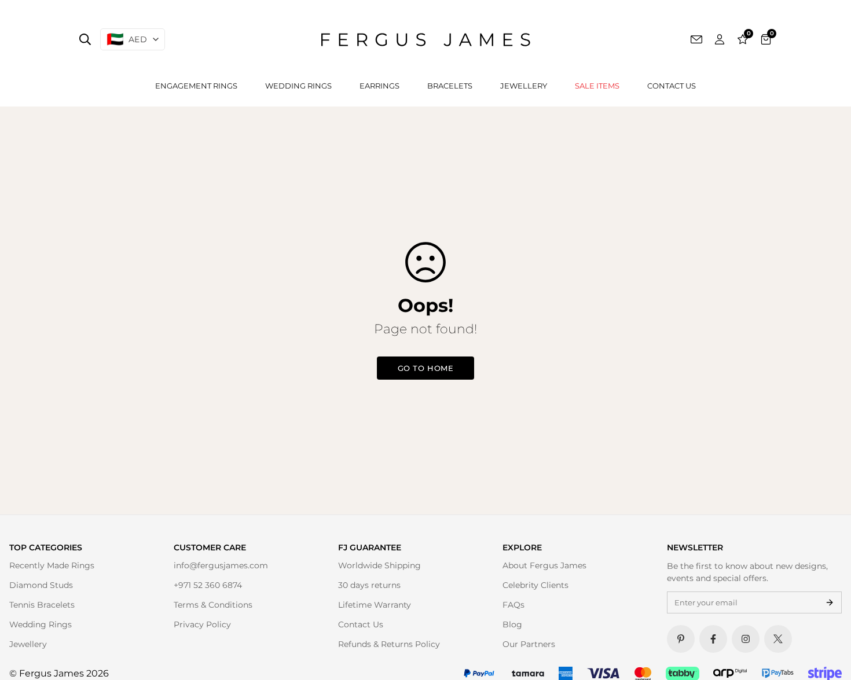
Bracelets (449, 85)
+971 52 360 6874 (208, 585)
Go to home (425, 368)
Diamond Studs (41, 585)
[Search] (85, 39)
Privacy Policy (202, 624)
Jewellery (523, 85)
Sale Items (597, 85)
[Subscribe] (829, 602)
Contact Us (671, 85)
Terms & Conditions (213, 605)
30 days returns (369, 585)
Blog (512, 624)
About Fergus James (544, 565)
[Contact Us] (696, 39)
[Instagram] (746, 639)
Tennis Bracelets (42, 605)
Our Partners (528, 644)
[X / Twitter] (778, 639)
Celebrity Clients (535, 585)
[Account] (719, 39)
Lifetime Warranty (374, 605)
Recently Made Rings (51, 565)
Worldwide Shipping (379, 565)
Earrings (379, 85)
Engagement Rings (196, 85)
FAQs (513, 605)
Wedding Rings (298, 85)
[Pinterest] (681, 639)
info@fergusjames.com (221, 565)
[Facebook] (713, 639)
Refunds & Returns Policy (389, 644)
